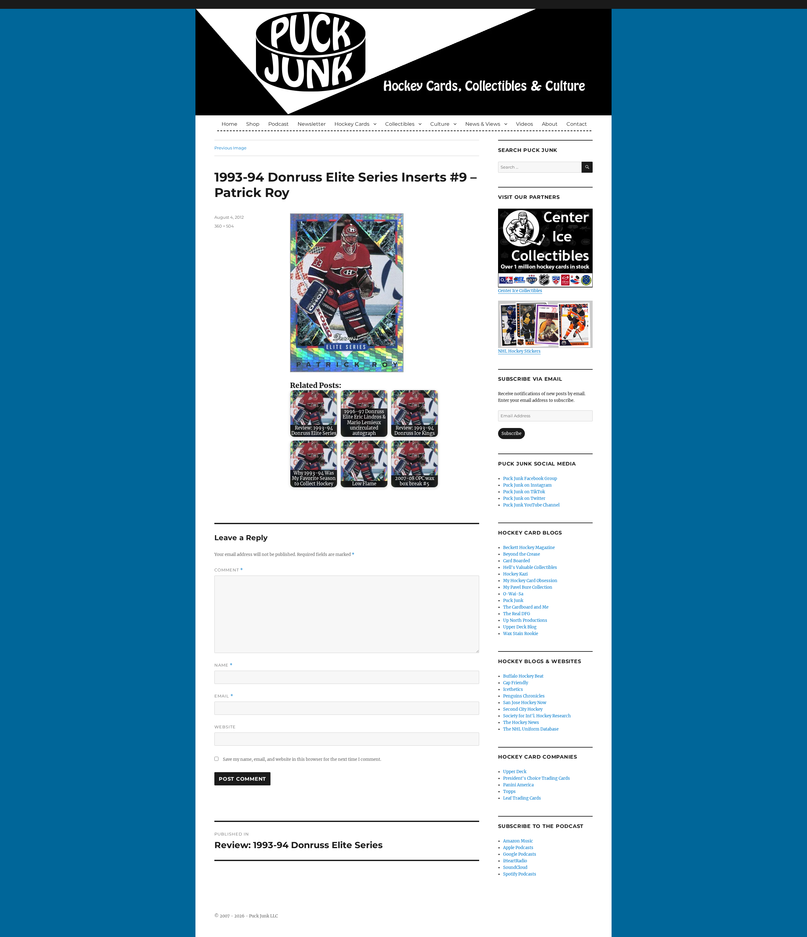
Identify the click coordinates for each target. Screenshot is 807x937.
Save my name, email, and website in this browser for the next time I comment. (302, 759)
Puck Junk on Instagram (527, 485)
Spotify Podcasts (519, 874)
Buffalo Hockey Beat (523, 676)
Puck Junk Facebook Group (530, 478)
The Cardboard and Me (526, 607)
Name (223, 665)
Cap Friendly (515, 682)
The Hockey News (521, 722)
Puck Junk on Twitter (524, 498)
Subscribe (511, 433)
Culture (440, 124)
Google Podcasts (519, 854)
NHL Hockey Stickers (519, 351)
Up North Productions (525, 620)
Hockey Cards (351, 124)
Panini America (518, 785)
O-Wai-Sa (513, 594)
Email (223, 696)
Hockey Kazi (515, 574)
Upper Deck (514, 771)
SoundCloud (515, 867)
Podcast (278, 124)
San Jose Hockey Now (524, 702)
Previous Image (230, 147)
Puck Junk (513, 600)
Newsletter (312, 124)
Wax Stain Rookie (520, 633)
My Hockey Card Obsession (530, 580)
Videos (524, 124)
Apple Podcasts (518, 847)
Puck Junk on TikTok (524, 492)
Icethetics (513, 689)
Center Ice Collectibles (520, 290)
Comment (228, 570)
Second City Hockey (523, 709)
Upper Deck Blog (520, 627)
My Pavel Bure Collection (527, 587)
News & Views (482, 124)
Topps (509, 791)
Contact (576, 124)
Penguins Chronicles (524, 696)
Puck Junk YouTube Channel (531, 505)
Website (225, 726)
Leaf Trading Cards (522, 798)
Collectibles (400, 124)
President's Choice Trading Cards (536, 778)
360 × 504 (224, 225)
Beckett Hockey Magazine (529, 547)
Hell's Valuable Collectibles (530, 567)
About (550, 124)
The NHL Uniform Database (531, 729)
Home (229, 124)
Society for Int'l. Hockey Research (537, 716)
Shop (252, 124)
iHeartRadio (515, 861)
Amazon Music (518, 841)
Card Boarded (516, 561)
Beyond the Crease (521, 554)
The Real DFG (516, 613)
